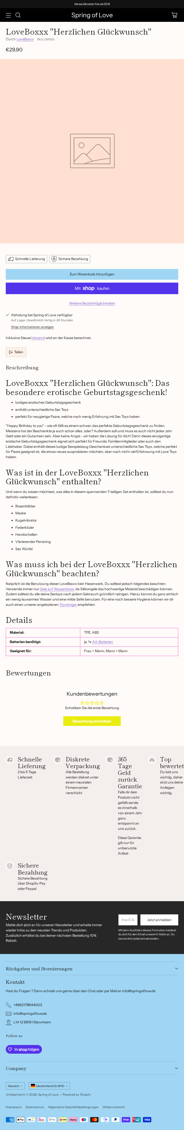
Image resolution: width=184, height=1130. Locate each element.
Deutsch (13, 1086)
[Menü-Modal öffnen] (8, 15)
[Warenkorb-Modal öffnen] (174, 15)
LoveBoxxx (25, 39)
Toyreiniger (68, 604)
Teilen (18, 352)
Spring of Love (48, 1094)
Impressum (14, 1107)
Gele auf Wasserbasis (57, 589)
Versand (38, 338)
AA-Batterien (102, 642)
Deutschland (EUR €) (50, 1086)
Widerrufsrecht (114, 1107)
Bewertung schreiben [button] (92, 721)
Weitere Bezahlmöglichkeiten (92, 303)
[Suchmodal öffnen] (18, 15)
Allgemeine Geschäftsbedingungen (73, 1107)
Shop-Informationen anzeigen (32, 327)
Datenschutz (35, 1107)
